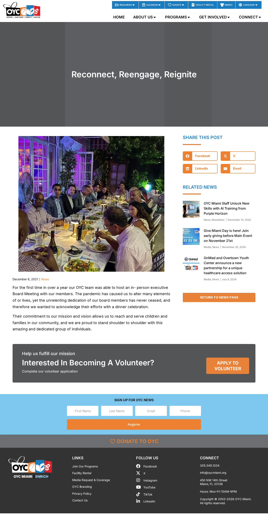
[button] (200, 156)
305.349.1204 (209, 465)
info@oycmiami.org (213, 472)
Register (134, 424)
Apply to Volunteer (227, 365)
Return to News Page (219, 297)
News (45, 279)
